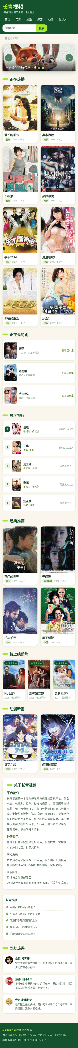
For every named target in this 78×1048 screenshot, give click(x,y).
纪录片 (63, 19)
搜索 (41, 28)
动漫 (50, 19)
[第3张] (43, 68)
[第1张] (35, 68)
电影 (18, 19)
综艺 (40, 19)
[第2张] (39, 68)
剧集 (29, 19)
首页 (7, 19)
